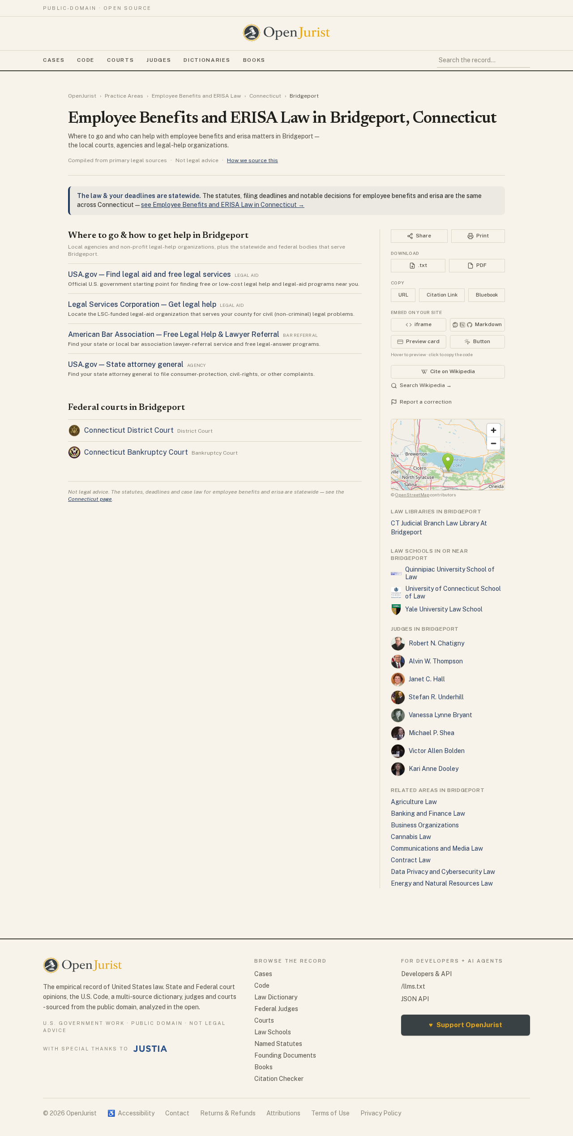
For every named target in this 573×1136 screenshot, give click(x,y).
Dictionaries (207, 60)
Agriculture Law (414, 801)
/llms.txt (413, 986)
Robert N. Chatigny (436, 643)
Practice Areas (124, 96)
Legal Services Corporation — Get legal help (142, 304)
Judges (158, 60)
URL (403, 294)
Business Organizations (425, 825)
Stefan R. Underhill (436, 697)
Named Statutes (278, 1043)
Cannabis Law (411, 836)
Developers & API (426, 973)
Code (85, 60)
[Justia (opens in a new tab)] (150, 1048)
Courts (120, 60)
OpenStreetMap (412, 494)
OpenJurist (82, 96)
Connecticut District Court (129, 430)
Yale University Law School (444, 609)
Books (254, 60)
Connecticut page (90, 499)
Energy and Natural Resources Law (442, 883)
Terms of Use (330, 1113)
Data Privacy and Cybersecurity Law (443, 871)
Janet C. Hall (427, 679)
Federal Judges (276, 1008)
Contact (177, 1113)
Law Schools (272, 1032)
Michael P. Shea (431, 732)
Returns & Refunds (228, 1113)
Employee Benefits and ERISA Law (196, 96)
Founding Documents (285, 1055)
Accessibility (130, 1113)
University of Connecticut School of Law (453, 592)
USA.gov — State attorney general (126, 364)
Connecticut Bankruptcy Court (136, 452)
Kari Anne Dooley (433, 768)
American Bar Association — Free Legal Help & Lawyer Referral (173, 334)
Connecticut (265, 96)
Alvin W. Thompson (436, 661)
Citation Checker (279, 1078)
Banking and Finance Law (428, 813)
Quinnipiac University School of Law (450, 573)
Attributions (283, 1113)
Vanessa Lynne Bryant (440, 715)
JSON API (415, 999)
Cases (53, 60)
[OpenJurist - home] (286, 33)
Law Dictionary (275, 997)
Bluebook (487, 294)
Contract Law (411, 860)
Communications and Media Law (437, 848)
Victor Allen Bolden (437, 750)
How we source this (252, 160)
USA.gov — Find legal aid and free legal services (149, 274)
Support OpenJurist (465, 1024)
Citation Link (442, 294)
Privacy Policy (380, 1113)
